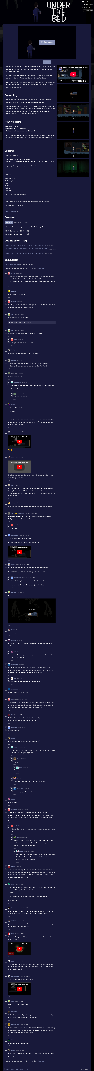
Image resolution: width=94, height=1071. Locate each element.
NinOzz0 (12, 1001)
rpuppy (12, 485)
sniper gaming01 (14, 503)
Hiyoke (12, 884)
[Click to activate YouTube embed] (19, 441)
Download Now (47, 62)
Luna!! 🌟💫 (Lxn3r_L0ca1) (17, 513)
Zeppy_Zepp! (13, 640)
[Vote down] (6, 275)
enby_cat (13, 404)
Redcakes (13, 866)
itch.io (7, 1069)
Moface (12, 457)
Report (21, 1069)
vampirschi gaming (15, 976)
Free (89, 1069)
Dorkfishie (13, 564)
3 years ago (16, 330)
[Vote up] (6, 273)
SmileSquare (13, 291)
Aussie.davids (17, 524)
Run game (48, 42)
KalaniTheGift (14, 809)
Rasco (12, 714)
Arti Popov (13, 350)
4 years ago (18, 564)
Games (81, 1069)
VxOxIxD (15, 339)
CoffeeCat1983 (14, 1011)
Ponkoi (15, 747)
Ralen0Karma (13, 301)
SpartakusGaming (14, 535)
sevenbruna (13, 920)
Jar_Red (12, 933)
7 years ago (17, 1001)
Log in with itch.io (12, 264)
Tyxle (12, 699)
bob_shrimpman (14, 727)
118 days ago (19, 273)
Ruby (18, 778)
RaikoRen (13, 799)
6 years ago (18, 866)
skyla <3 (13, 738)
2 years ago (16, 314)
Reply (9, 286)
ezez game (13, 431)
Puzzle (85, 1069)
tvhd (12, 314)
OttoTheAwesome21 (17, 577)
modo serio (13, 592)
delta (15, 678)
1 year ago (19, 291)
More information (11, 211)
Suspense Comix (14, 664)
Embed (26, 1069)
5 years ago (19, 640)
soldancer (13, 1050)
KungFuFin (13, 629)
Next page (41, 268)
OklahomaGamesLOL (17, 382)
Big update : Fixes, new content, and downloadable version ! (26, 249)
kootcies (21, 851)
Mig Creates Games (15, 1024)
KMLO (18, 837)
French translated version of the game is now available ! (25, 245)
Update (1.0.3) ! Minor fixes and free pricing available (24, 253)
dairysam (13, 1039)
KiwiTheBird (13, 360)
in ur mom (13, 273)
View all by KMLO (14, 1069)
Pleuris (12, 907)
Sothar (12, 961)
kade (12, 330)
